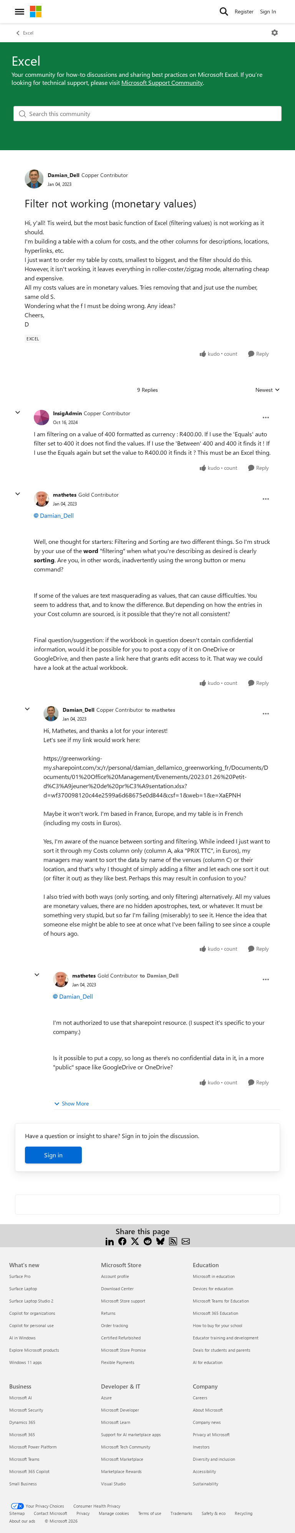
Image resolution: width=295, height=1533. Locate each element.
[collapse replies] (17, 412)
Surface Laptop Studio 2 (31, 1301)
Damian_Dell (64, 175)
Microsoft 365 (22, 1434)
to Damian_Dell (159, 975)
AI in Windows (22, 1338)
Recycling (243, 1513)
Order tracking (114, 1325)
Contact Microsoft (50, 1513)
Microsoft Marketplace (122, 1459)
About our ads (22, 1521)
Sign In (268, 11)
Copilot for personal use (31, 1325)
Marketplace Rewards (121, 1471)
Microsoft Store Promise (123, 1350)
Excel (28, 33)
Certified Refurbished (121, 1338)
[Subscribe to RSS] (173, 1240)
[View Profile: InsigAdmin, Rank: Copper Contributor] (41, 417)
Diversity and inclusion (214, 1459)
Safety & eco (213, 1513)
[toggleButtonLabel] (274, 32)
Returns (108, 1313)
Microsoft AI (20, 1397)
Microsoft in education (214, 1276)
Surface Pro (19, 1276)
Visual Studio (113, 1484)
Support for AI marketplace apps (131, 1434)
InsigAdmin (67, 413)
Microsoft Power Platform (32, 1447)
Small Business (23, 1484)
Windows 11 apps (25, 1362)
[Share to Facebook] (122, 1240)
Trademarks (181, 1513)
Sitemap (17, 1513)
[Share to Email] (186, 1240)
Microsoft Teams (24, 1459)
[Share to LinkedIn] (110, 1240)
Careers (200, 1397)
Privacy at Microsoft (211, 1434)
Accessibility (204, 1471)
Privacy (82, 1513)
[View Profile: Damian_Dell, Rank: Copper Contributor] (34, 179)
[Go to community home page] (35, 11)
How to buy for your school (217, 1325)
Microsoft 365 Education (215, 1313)
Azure (106, 1397)
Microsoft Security (26, 1410)
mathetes (64, 494)
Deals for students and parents (221, 1350)
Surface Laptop (23, 1288)
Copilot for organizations (32, 1313)
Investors (201, 1447)
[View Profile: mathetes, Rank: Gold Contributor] (41, 499)
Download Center (117, 1288)
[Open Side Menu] (19, 11)
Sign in (53, 1155)
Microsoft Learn (115, 1422)
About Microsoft (208, 1410)
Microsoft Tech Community (125, 1447)
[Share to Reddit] (148, 1240)
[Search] (224, 11)
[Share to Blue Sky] (160, 1240)
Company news (207, 1422)
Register (244, 11)
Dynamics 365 (22, 1422)
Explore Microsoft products (34, 1350)
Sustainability (205, 1484)
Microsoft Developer (120, 1410)
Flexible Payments (117, 1362)
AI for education (207, 1362)
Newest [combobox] (267, 390)
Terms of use (149, 1513)
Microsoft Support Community (162, 82)
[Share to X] (135, 1240)
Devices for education (213, 1288)
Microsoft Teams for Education (221, 1301)
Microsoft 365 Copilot (29, 1471)
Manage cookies (114, 1513)
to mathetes (160, 709)
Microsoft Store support (123, 1301)
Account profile (115, 1276)
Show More (75, 1103)
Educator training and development (226, 1338)
